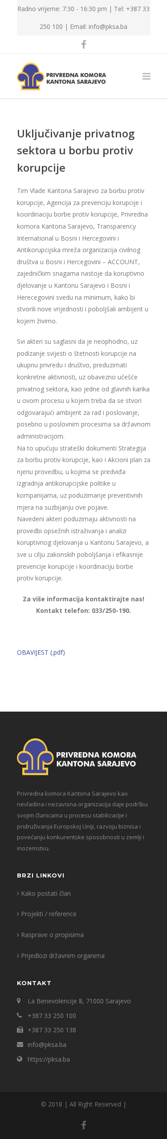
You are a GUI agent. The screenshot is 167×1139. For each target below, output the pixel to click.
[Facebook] (84, 44)
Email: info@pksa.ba (98, 26)
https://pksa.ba (49, 1059)
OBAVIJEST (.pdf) (41, 652)
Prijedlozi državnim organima (63, 955)
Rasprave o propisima (52, 934)
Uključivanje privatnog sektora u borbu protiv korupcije (75, 150)
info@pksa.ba (47, 1044)
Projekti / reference (49, 914)
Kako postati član (46, 893)
